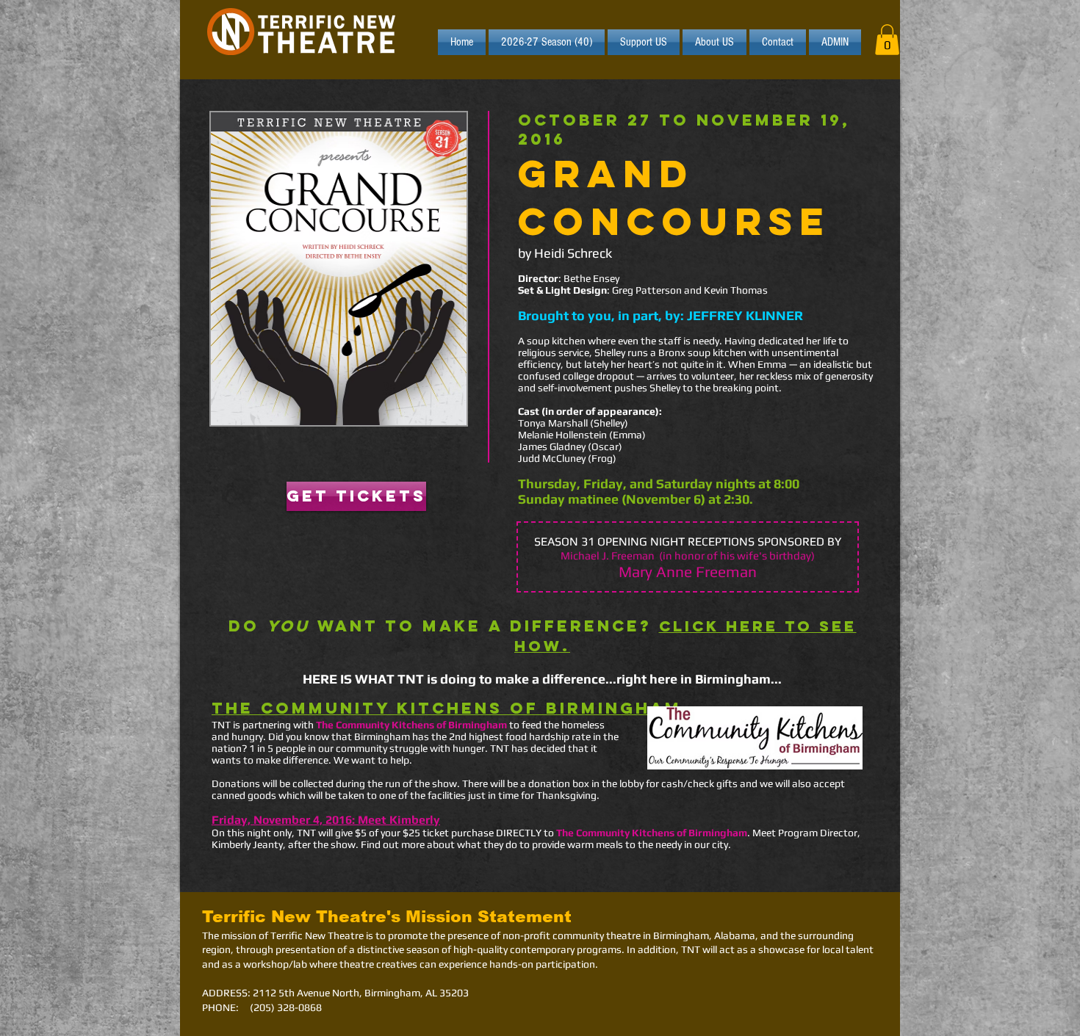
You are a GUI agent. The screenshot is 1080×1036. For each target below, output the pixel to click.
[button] (887, 39)
